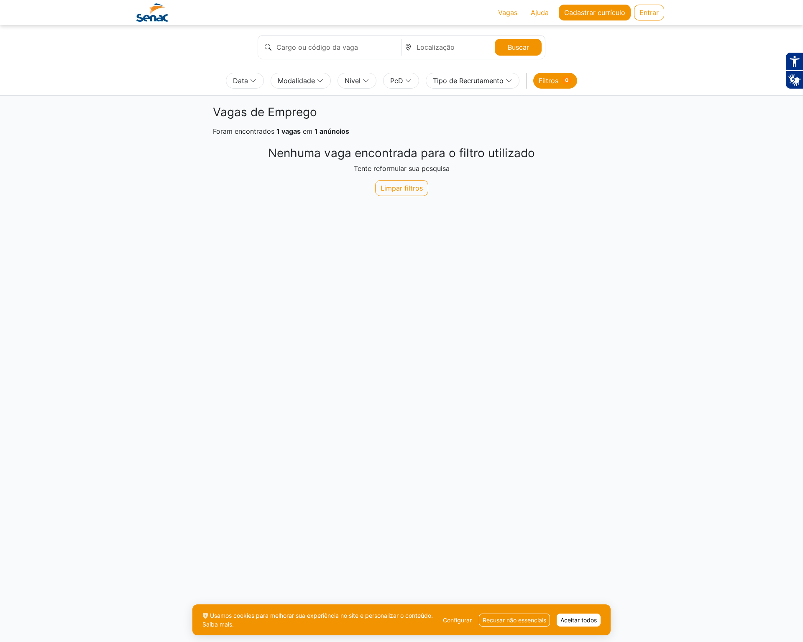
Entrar (649, 12)
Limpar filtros (402, 188)
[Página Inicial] (153, 12)
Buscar (518, 47)
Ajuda (540, 12)
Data (241, 80)
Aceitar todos (578, 620)
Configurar (457, 620)
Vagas (507, 12)
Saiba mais (217, 624)
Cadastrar (594, 12)
